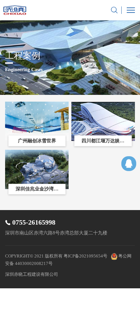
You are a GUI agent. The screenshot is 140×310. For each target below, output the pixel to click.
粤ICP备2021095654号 (85, 256)
